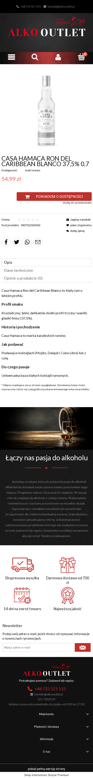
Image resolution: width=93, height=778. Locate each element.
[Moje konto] (58, 57)
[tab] (47, 262)
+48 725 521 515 (31, 6)
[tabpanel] (47, 333)
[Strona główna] (46, 25)
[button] (11, 57)
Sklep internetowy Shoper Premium (46, 775)
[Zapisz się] (83, 647)
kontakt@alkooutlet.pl (61, 6)
